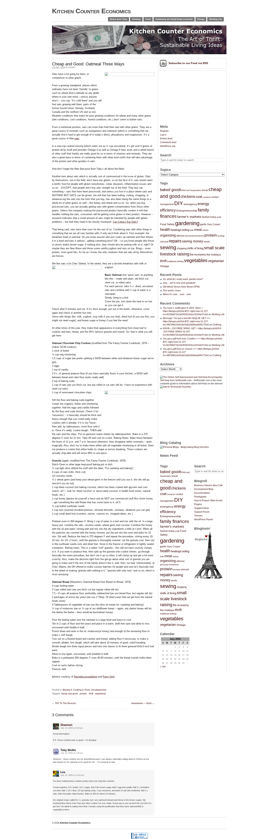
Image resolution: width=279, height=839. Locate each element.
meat (198, 230)
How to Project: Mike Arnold (208, 500)
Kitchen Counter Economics (91, 11)
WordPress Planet (203, 519)
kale (192, 230)
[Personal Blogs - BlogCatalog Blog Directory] (184, 447)
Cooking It (78, 690)
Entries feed (166, 138)
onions (205, 230)
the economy (198, 254)
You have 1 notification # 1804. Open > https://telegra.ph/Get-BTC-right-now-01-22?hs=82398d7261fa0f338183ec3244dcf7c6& (185, 311)
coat (199, 197)
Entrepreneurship (186, 210)
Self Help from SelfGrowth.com (176, 380)
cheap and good (69, 693)
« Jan (163, 666)
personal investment (194, 236)
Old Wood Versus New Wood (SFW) (181, 286)
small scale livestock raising (173, 598)
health (165, 229)
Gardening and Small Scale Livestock (174, 19)
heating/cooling (180, 229)
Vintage (164, 266)
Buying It (67, 690)
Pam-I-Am (108, 676)
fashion (206, 216)
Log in (163, 134)
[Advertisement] (188, 96)
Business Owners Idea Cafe (208, 485)
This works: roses (172, 290)
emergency (190, 204)
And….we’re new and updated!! (179, 283)
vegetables (195, 260)
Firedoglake (200, 496)
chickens (187, 196)
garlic (203, 224)
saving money (192, 241)
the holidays (213, 254)
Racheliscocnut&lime (85, 676)
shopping (182, 248)
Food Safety (167, 224)
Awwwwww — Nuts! (141, 703)
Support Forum (202, 512)
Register (164, 131)
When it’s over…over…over (177, 294)
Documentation (202, 493)
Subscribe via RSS (188, 63)
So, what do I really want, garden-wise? (183, 279)
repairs (175, 241)
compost (207, 197)
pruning (221, 236)
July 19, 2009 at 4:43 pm (71, 728)
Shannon (66, 724)
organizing (168, 235)
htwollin (71, 67)
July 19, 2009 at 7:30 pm (71, 753)
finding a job (215, 217)
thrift (91, 693)
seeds (207, 241)
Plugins (198, 504)
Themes (198, 515)
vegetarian (100, 693)
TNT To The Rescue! (65, 703)
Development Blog (203, 489)
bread (205, 190)
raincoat (164, 241)
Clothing (136, 19)
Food (148, 19)
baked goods (171, 190)
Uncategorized (98, 690)
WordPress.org (167, 146)
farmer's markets (189, 217)
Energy (200, 19)
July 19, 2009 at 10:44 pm (72, 775)
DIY (178, 203)
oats (77, 138)
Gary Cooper (213, 224)
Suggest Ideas (201, 508)
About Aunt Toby (118, 19)
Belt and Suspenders (191, 190)
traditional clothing (175, 261)
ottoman (180, 235)
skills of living (195, 248)
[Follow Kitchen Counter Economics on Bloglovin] (208, 578)
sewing (168, 247)
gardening (187, 223)
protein (83, 693)
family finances (174, 521)
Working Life (215, 19)
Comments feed (168, 142)
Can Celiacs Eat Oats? (125, 221)
